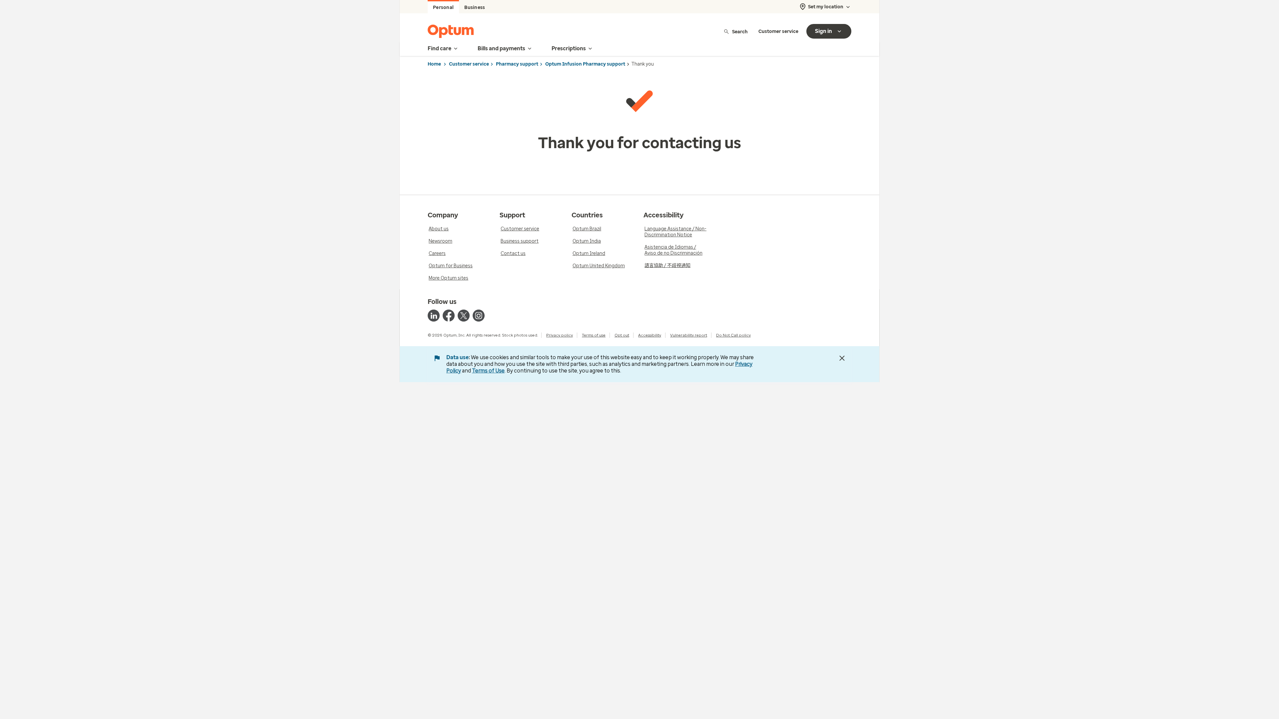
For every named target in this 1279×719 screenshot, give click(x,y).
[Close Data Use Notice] (842, 358)
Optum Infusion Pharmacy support (585, 64)
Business (474, 7)
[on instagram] (479, 316)
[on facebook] (449, 316)
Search (740, 31)
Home (434, 64)
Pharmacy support (517, 64)
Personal (443, 7)
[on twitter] (464, 316)
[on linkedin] (434, 316)
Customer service (778, 31)
